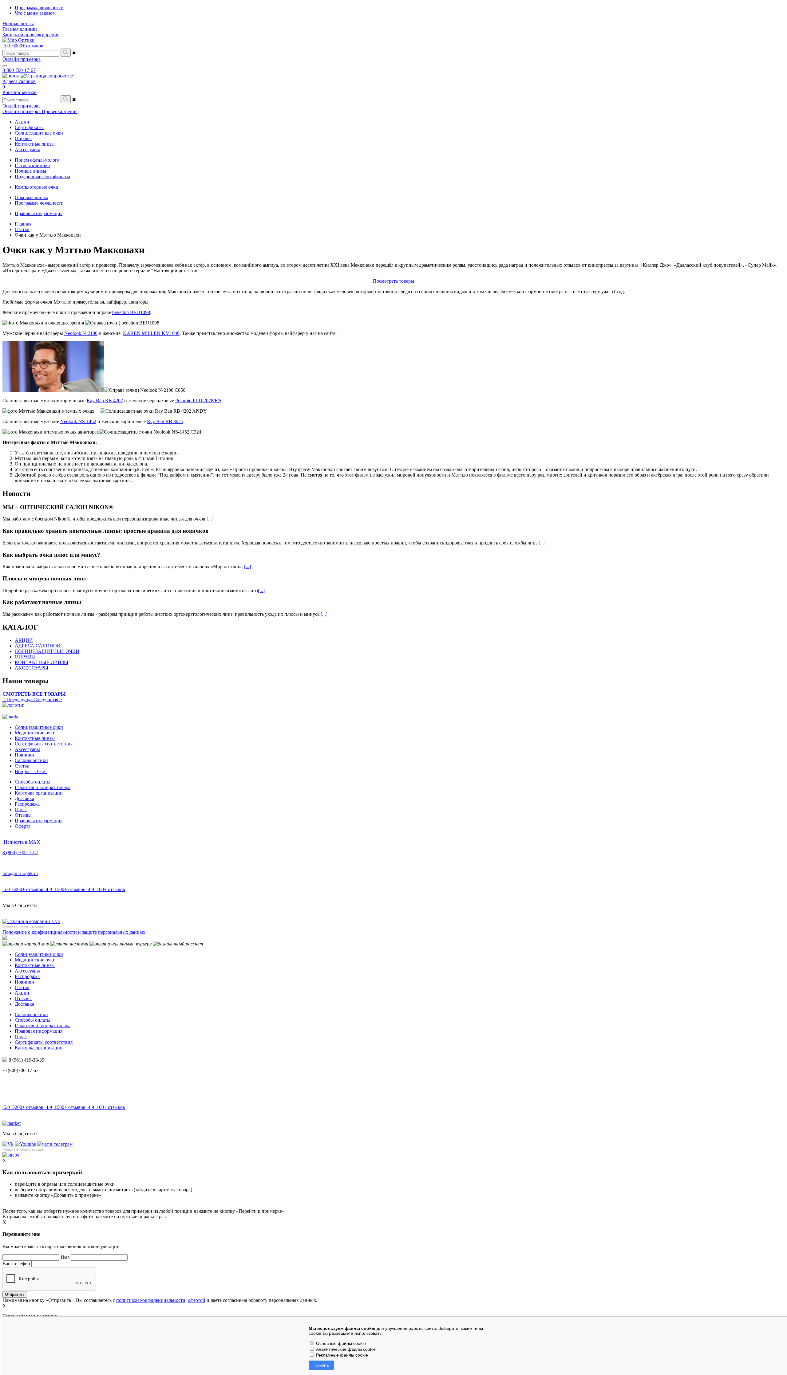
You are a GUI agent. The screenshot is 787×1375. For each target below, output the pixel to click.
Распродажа (27, 804)
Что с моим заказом (35, 13)
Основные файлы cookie (340, 1343)
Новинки (24, 754)
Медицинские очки (35, 732)
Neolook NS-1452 (78, 421)
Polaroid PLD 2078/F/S (198, 400)
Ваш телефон (16, 1263)
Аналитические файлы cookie (345, 1349)
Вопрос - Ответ (31, 771)
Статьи (22, 765)
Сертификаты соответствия (44, 743)
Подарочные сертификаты (42, 176)
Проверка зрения (59, 111)
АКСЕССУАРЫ (31, 667)
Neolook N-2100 (80, 333)
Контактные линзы (35, 738)
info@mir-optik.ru (20, 873)
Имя (65, 1257)
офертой (196, 1300)
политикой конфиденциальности (150, 1300)
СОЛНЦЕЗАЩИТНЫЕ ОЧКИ (47, 651)
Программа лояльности (39, 7)
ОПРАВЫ (25, 656)
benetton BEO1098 (131, 312)
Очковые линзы (31, 197)
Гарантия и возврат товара (42, 787)
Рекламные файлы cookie (341, 1355)
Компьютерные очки (36, 187)
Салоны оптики (31, 760)
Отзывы (23, 815)
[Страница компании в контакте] (48, 75)
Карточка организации (39, 793)
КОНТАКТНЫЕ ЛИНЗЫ (41, 662)
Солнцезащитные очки (39, 727)
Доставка (24, 798)
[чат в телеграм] (55, 1144)
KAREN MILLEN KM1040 (151, 333)
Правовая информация (38, 213)
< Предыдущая (18, 699)
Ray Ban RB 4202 (105, 400)
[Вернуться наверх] (10, 1154)
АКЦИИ (24, 640)
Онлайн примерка (21, 59)
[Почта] (10, 75)
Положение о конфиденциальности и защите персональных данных (73, 932)
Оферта (22, 826)
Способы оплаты (32, 781)
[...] (210, 518)
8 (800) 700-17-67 (20, 852)
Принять (321, 1365)
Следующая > (48, 699)
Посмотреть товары (393, 281)
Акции (22, 993)
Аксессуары (27, 749)
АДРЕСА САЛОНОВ (37, 645)
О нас (21, 809)
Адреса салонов (19, 81)
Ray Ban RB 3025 (165, 421)
